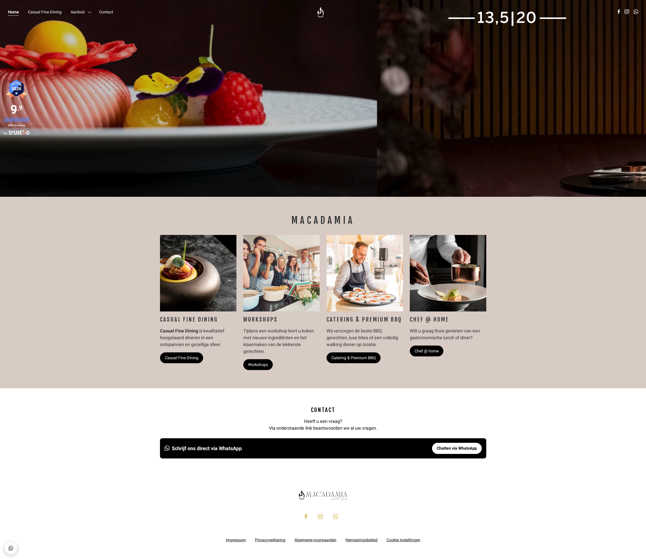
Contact (106, 12)
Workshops (258, 364)
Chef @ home (427, 351)
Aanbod (78, 12)
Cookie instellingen (403, 540)
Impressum (236, 540)
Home (13, 12)
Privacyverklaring (270, 540)
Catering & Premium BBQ (353, 357)
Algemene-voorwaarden (315, 540)
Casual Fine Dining (45, 12)
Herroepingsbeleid (361, 540)
